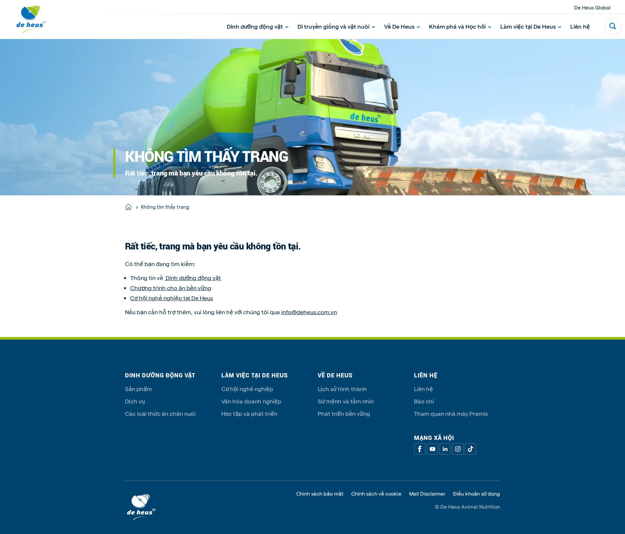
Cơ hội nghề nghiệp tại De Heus (171, 297)
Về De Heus (399, 26)
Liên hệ (580, 26)
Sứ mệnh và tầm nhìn (346, 401)
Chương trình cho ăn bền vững (170, 287)
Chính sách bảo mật (319, 493)
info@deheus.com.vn (309, 311)
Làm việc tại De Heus (528, 26)
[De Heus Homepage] (26, 19)
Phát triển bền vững (344, 413)
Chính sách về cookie (376, 493)
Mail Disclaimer (427, 493)
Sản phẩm (138, 388)
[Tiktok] (470, 449)
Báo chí (424, 401)
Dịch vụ (135, 401)
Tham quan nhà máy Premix (451, 413)
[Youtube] (432, 449)
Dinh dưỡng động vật (255, 26)
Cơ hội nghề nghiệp (247, 388)
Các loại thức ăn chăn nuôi (160, 413)
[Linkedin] (445, 449)
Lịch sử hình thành (342, 388)
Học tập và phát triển (249, 413)
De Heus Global (592, 7)
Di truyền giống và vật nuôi (333, 26)
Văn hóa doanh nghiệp (251, 401)
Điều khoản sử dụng (476, 493)
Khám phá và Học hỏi (457, 26)
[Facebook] (419, 449)
